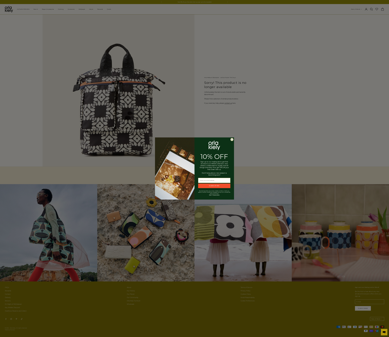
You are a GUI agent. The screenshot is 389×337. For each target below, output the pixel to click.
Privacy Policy (216, 195)
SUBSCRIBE (214, 186)
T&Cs (210, 195)
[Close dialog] (232, 139)
